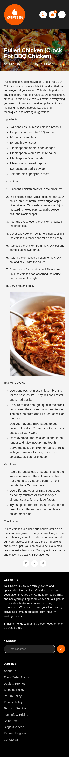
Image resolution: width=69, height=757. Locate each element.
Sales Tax (10, 721)
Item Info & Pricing (16, 714)
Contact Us (11, 739)
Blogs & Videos (14, 727)
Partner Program (15, 733)
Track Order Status (16, 677)
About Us (10, 671)
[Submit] (61, 649)
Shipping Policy (14, 689)
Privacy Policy (13, 702)
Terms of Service (15, 708)
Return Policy (13, 696)
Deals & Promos (14, 683)
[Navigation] (62, 14)
